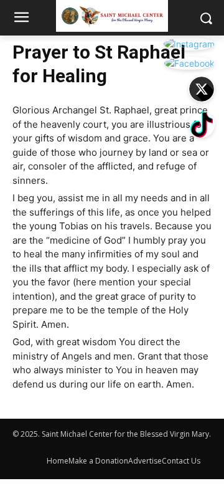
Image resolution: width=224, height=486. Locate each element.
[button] (206, 18)
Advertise (145, 460)
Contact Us (181, 460)
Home (57, 460)
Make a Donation (98, 460)
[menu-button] (21, 19)
